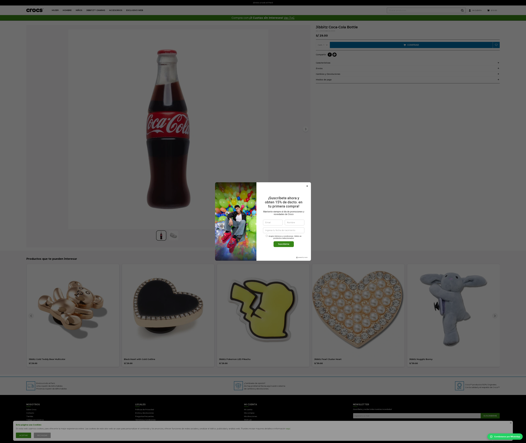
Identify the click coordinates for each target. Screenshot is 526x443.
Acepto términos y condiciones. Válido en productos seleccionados (285, 237)
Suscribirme (283, 244)
